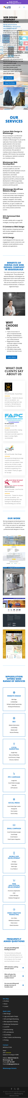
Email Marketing (8, 1029)
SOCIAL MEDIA (14, 803)
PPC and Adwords (9, 1032)
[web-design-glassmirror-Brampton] (14, 595)
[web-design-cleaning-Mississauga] (14, 658)
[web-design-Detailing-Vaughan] (14, 626)
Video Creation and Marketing (12, 1037)
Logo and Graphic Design (11, 1016)
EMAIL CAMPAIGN (14, 828)
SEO (14, 722)
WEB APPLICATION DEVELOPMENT (14, 885)
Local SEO (6, 1027)
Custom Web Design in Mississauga (12, 132)
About (5, 1004)
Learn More (11, 357)
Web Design (7, 1013)
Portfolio (6, 1001)
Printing (6, 1040)
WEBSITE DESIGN (14, 696)
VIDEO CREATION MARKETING (14, 914)
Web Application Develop (11, 1021)
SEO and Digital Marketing (11, 1019)
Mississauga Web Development (10, 163)
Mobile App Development (11, 1024)
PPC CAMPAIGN (14, 777)
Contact (6, 1006)
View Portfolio (10, 83)
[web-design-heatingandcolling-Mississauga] (14, 563)
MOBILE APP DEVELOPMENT (14, 857)
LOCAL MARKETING (14, 748)
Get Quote (8, 78)
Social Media (7, 1035)
